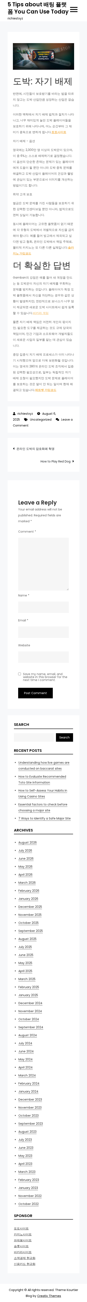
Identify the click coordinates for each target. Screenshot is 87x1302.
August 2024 (27, 1035)
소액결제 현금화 (24, 1258)
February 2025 (28, 987)
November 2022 (30, 1196)
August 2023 (27, 1132)
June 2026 (26, 858)
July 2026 (25, 850)
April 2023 (25, 1164)
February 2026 (28, 891)
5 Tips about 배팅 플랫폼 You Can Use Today (38, 8)
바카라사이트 (23, 1252)
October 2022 (28, 1204)
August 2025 (27, 939)
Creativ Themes (49, 1296)
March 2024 (27, 1075)
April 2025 (25, 971)
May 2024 (25, 1059)
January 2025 (28, 995)
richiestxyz (25, 414)
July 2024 (25, 1043)
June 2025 (25, 955)
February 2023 (28, 1180)
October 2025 (28, 923)
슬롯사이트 (21, 1246)
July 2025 (25, 947)
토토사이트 (21, 1228)
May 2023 (25, 1156)
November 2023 (30, 1107)
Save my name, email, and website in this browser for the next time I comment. (45, 677)
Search (21, 724)
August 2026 (27, 842)
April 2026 (25, 875)
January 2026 (28, 899)
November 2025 (30, 915)
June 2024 (26, 1051)
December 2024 (30, 1003)
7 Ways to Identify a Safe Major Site (44, 818)
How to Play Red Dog (56, 461)
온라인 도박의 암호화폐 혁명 (35, 449)
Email (23, 620)
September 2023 (30, 1123)
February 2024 (28, 1083)
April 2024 (25, 1067)
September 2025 (30, 931)
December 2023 (30, 1099)
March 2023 (26, 1172)
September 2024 (30, 1027)
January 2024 (28, 1091)
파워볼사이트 (23, 1240)
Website (24, 645)
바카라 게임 (41, 313)
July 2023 (25, 1140)
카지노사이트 (23, 1234)
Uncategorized (41, 419)
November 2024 (30, 1011)
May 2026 (25, 866)
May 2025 (25, 963)
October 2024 (28, 1019)
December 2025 (30, 907)
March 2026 (27, 883)
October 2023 (28, 1115)
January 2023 (28, 1188)
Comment (27, 531)
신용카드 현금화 (24, 1264)
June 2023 (25, 1148)
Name (23, 595)
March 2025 (26, 979)
